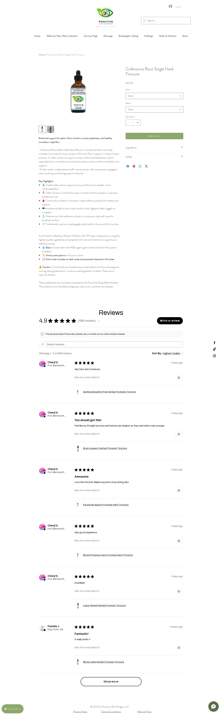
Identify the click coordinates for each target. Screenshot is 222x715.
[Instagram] (214, 356)
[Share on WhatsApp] (140, 166)
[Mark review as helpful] (179, 377)
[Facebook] (214, 343)
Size (128, 89)
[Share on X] (146, 166)
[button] (99, 321)
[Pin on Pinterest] (134, 166)
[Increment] (138, 122)
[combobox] (154, 96)
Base (128, 103)
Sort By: (157, 353)
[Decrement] (128, 122)
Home (42, 54)
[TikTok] (214, 349)
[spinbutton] (133, 122)
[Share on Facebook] (128, 166)
